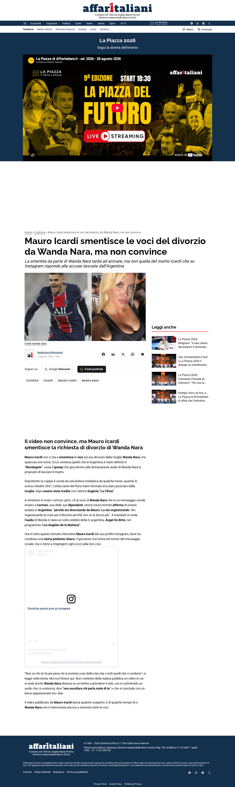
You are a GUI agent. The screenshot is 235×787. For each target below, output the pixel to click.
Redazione (58, 772)
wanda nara (90, 380)
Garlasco (104, 29)
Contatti (27, 772)
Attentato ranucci (65, 29)
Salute (101, 23)
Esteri (78, 23)
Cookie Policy (115, 784)
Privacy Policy (100, 784)
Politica (66, 23)
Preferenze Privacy (133, 784)
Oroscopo (207, 29)
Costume (39, 232)
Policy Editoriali (42, 772)
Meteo (189, 29)
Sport (112, 23)
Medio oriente (44, 29)
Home (28, 232)
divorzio (32, 380)
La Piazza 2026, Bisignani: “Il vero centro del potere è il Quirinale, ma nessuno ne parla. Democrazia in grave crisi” (192, 343)
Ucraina (82, 29)
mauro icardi (67, 380)
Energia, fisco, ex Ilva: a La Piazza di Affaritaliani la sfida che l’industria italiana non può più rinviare (193, 397)
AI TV (123, 23)
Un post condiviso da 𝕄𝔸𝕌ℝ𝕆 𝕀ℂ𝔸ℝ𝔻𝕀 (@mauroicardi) (71, 661)
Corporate (51, 23)
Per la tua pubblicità (77, 772)
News (90, 23)
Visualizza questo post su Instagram (49, 608)
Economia (35, 23)
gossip (48, 380)
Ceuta (93, 29)
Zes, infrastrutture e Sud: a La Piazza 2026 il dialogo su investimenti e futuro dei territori (193, 361)
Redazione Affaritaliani (50, 352)
